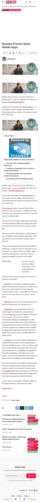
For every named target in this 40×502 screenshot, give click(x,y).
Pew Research (7, 208)
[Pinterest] (34, 490)
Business (32, 415)
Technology (33, 423)
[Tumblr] (37, 490)
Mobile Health (15, 10)
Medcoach (8, 302)
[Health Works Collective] (11, 2)
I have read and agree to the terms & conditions (21, 480)
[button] (4, 2)
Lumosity (7, 340)
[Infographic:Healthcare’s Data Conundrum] (20, 148)
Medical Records (31, 445)
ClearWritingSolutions (16, 102)
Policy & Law (31, 449)
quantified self (10, 371)
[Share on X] (10, 53)
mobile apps (15, 400)
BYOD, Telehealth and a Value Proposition (17, 429)
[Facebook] (29, 490)
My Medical (8, 309)
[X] (31, 490)
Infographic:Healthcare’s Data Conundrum (19, 159)
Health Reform (31, 442)
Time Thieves (6, 447)
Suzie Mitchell (11, 59)
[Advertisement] (20, 26)
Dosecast (7, 284)
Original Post (6, 388)
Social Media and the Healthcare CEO (19, 179)
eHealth (5, 10)
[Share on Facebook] (7, 53)
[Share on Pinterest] (13, 53)
